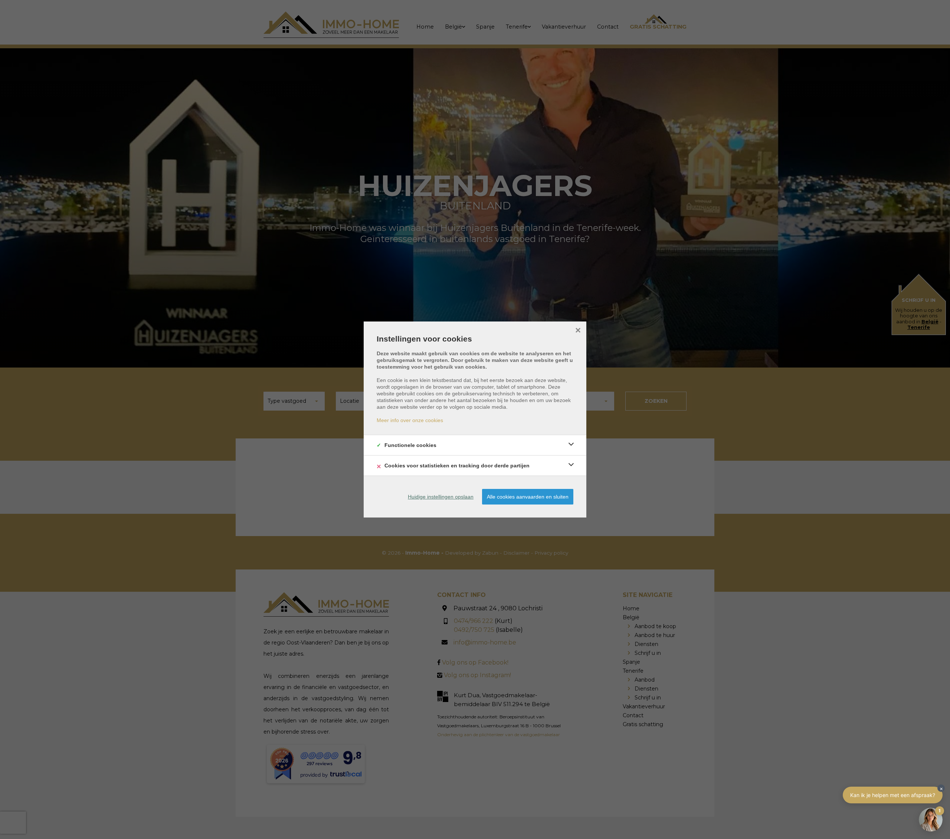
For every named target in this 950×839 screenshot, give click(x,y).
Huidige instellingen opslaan (441, 497)
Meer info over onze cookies (410, 420)
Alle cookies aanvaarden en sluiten (528, 497)
